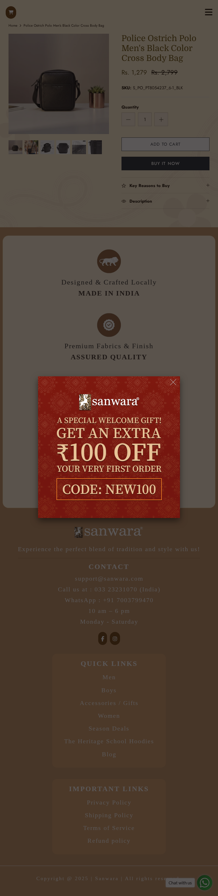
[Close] (173, 382)
